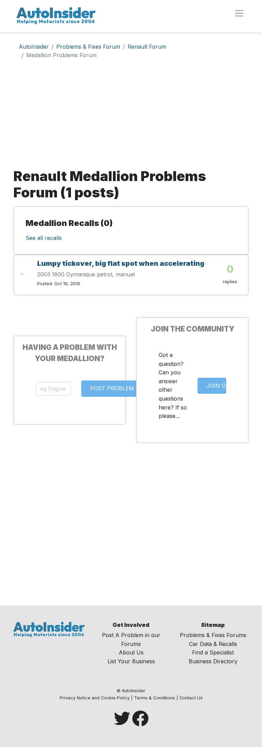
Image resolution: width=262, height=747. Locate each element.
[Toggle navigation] (239, 13)
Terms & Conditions (154, 697)
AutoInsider (34, 46)
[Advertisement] (131, 117)
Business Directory (213, 661)
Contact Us (191, 697)
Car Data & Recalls (213, 643)
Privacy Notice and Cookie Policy (95, 697)
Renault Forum (147, 46)
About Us (131, 652)
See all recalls (44, 237)
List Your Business (131, 661)
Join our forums (216, 385)
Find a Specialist (213, 652)
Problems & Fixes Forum (88, 46)
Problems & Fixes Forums (213, 635)
